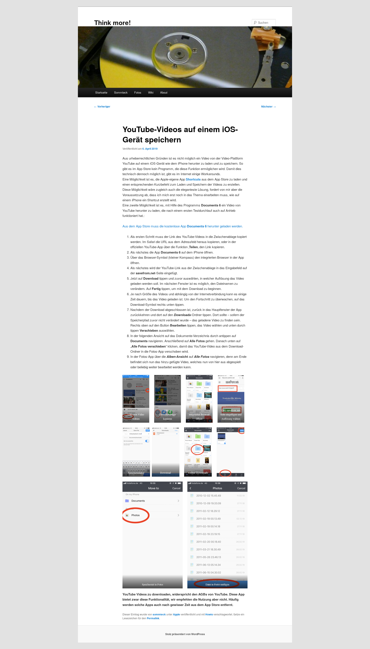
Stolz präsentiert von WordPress (185, 634)
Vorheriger (102, 106)
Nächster (268, 106)
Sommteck (121, 92)
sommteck (159, 614)
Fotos (137, 92)
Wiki (151, 92)
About (163, 92)
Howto (209, 614)
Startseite (101, 92)
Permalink (153, 618)
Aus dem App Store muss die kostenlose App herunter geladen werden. (182, 226)
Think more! (112, 22)
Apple (176, 614)
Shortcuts (193, 179)
